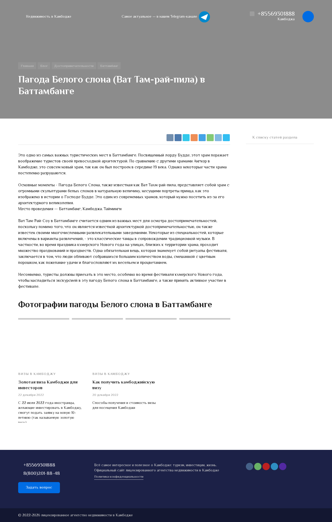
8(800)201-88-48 (41, 473)
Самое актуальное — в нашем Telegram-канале (160, 17)
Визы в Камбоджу (37, 374)
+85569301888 (39, 465)
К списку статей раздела (274, 138)
